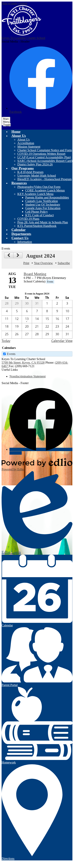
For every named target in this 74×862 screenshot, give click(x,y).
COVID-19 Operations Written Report (41, 153)
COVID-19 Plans (28, 218)
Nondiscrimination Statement (27, 376)
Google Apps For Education (42, 208)
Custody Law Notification (41, 201)
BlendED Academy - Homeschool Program (44, 179)
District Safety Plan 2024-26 (35, 164)
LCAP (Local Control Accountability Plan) (44, 157)
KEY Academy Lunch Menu (35, 194)
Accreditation (25, 143)
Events (11, 354)
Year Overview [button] (43, 263)
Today (6, 341)
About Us (23, 139)
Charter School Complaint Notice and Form (44, 150)
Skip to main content (14, 3)
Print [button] (26, 263)
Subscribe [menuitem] (64, 263)
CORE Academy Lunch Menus (45, 190)
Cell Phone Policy (36, 211)
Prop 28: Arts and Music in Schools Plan (42, 222)
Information (24, 241)
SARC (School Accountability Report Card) (44, 161)
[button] (18, 136)
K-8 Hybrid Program (30, 172)
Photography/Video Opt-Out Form (38, 187)
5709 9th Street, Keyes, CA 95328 (23, 362)
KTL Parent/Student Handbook (36, 226)
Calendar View (61, 341)
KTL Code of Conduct (39, 215)
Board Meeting (35, 274)
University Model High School (36, 175)
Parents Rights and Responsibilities (47, 197)
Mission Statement (28, 146)
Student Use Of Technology (42, 204)
